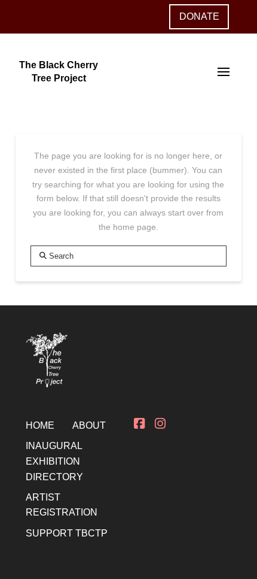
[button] (223, 71)
